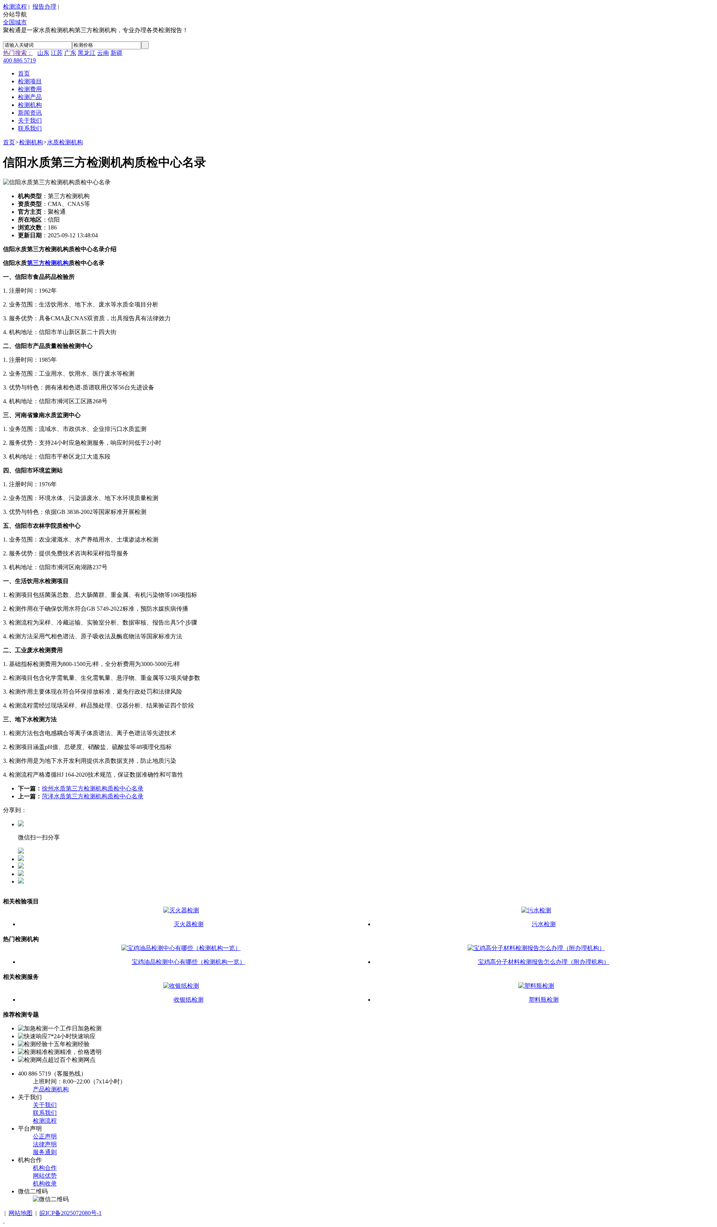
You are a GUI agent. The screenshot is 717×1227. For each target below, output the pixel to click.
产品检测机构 (51, 1089)
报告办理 (44, 6)
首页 (9, 142)
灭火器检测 (189, 924)
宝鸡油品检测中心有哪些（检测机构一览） (188, 962)
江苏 (57, 53)
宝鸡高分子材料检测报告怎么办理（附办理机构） (543, 962)
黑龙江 (87, 53)
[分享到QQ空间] (21, 866)
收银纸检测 (189, 999)
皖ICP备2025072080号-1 (71, 1213)
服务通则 (45, 1152)
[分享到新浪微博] (21, 874)
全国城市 (15, 22)
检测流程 (15, 6)
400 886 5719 (19, 60)
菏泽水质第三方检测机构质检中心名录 (92, 796)
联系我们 (45, 1113)
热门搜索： (18, 53)
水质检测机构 (65, 142)
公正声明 (45, 1136)
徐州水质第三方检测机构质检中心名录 (92, 788)
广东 (70, 53)
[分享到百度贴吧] (21, 881)
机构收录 (45, 1183)
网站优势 (45, 1175)
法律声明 (45, 1144)
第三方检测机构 (48, 263)
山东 (43, 53)
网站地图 (20, 1213)
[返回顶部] (3, 1220)
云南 (103, 53)
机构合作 (45, 1168)
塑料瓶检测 (544, 999)
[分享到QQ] (21, 859)
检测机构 (31, 142)
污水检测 (544, 924)
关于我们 (45, 1105)
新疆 (116, 53)
